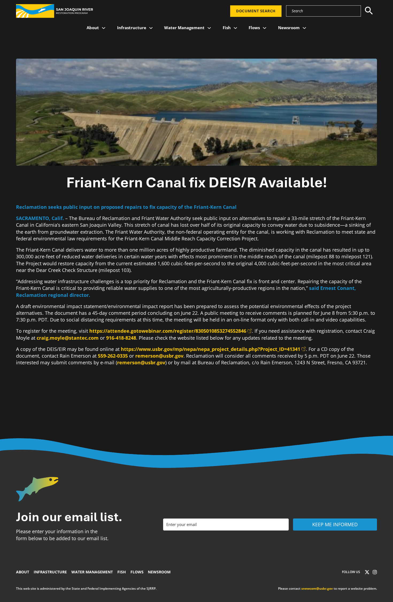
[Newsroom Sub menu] (304, 28)
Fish (227, 27)
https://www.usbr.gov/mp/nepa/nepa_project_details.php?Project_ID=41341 (210, 349)
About (93, 27)
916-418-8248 (121, 338)
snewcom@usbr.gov (317, 588)
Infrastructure (131, 27)
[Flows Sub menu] (265, 28)
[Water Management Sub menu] (209, 28)
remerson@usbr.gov (159, 356)
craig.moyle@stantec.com (68, 338)
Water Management (184, 27)
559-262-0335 (113, 356)
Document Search (256, 11)
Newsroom (289, 27)
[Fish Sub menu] (235, 28)
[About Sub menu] (104, 28)
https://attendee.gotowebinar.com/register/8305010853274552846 (167, 331)
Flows (254, 27)
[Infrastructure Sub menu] (151, 28)
